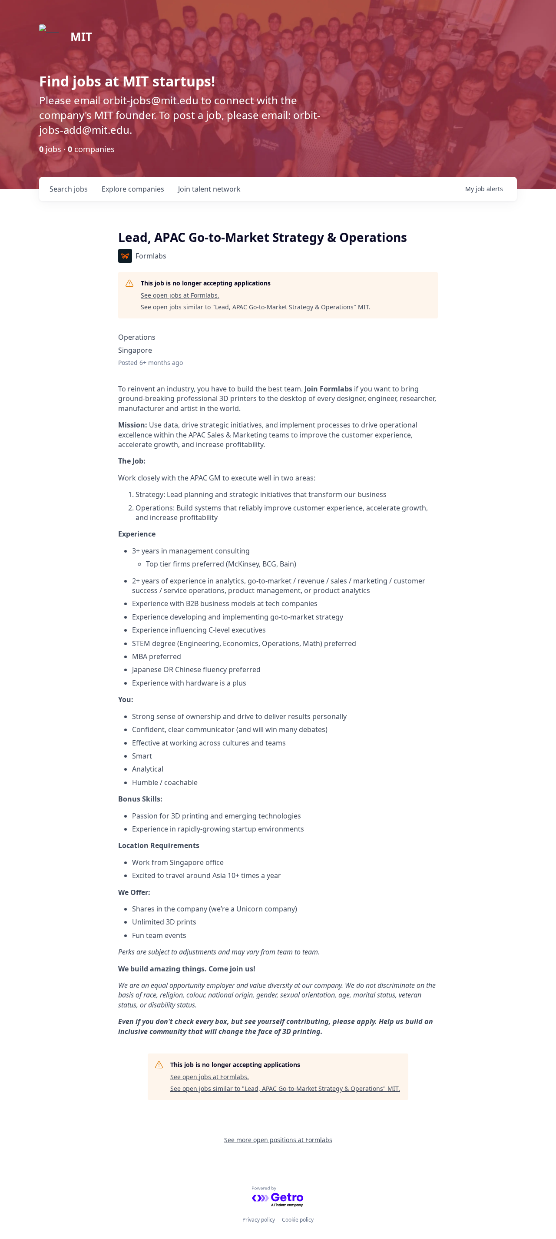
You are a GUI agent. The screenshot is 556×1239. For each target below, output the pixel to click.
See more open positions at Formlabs (278, 1140)
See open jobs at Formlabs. (180, 295)
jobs (69, 189)
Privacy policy (258, 1219)
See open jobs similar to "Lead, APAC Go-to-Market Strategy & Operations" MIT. (256, 307)
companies (133, 189)
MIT (81, 36)
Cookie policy (298, 1219)
